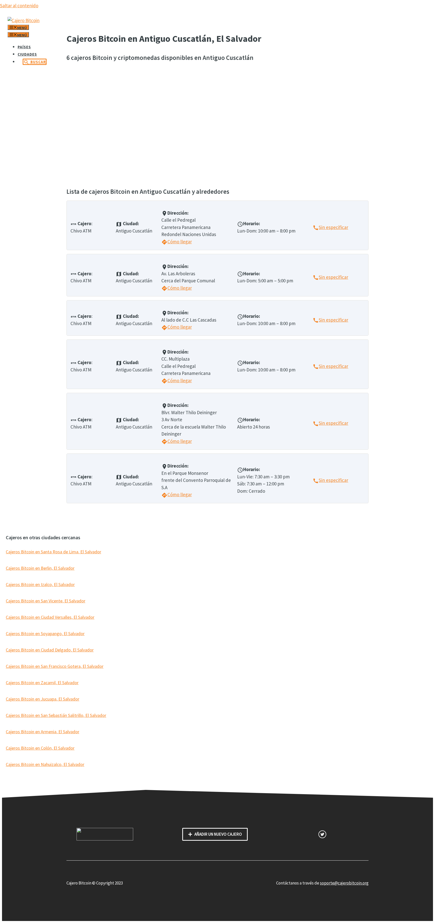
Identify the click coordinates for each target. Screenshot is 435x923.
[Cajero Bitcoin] (24, 20)
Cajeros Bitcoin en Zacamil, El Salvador (42, 682)
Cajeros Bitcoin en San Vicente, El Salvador (45, 601)
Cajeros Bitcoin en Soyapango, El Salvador (45, 633)
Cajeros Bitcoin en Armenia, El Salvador (42, 732)
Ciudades (27, 54)
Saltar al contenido (19, 6)
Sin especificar (330, 227)
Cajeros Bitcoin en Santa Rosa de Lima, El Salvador (53, 552)
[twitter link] (322, 834)
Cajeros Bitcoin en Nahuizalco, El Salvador (45, 764)
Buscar (34, 62)
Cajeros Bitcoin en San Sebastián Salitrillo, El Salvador (56, 715)
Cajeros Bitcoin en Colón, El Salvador (40, 748)
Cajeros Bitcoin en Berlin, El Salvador (40, 568)
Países (24, 47)
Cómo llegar (176, 242)
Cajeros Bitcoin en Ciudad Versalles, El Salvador (50, 617)
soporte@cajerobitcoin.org (344, 883)
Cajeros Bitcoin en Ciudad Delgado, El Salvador (50, 650)
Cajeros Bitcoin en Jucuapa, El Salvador (42, 699)
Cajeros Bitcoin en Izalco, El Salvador (40, 584)
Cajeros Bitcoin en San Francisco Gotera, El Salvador (54, 666)
